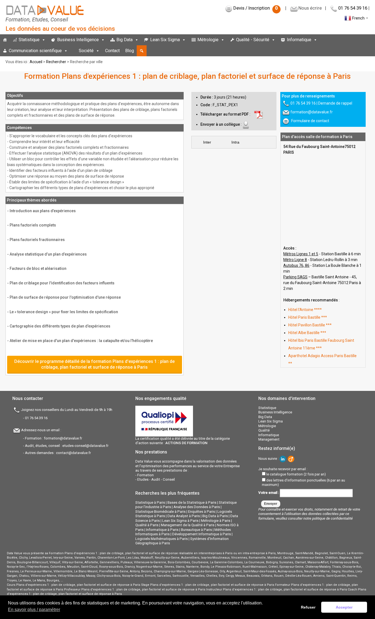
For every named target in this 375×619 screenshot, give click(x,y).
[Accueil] (5, 39)
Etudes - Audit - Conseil (156, 479)
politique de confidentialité (332, 518)
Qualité (264, 430)
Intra (235, 142)
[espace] (73, 50)
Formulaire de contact (310, 121)
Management (268, 439)
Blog (129, 50)
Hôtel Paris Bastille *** (307, 317)
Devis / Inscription (255, 8)
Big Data (124, 39)
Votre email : (269, 493)
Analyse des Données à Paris (196, 507)
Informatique (299, 39)
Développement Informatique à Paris (201, 534)
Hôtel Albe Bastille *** (307, 332)
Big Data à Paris (215, 516)
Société (86, 50)
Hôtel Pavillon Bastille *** (310, 325)
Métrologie (208, 39)
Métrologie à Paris (215, 521)
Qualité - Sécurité (252, 39)
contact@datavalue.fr (73, 453)
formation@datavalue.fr (311, 112)
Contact (112, 50)
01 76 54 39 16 (352, 8)
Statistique (29, 39)
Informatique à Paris (162, 530)
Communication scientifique (35, 50)
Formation (145, 475)
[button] (142, 50)
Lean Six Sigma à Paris (180, 521)
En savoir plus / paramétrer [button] (34, 609)
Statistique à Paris (150, 502)
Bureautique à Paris (196, 530)
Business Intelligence (78, 39)
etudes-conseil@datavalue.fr (85, 446)
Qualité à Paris (146, 525)
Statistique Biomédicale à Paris (160, 511)
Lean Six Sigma (165, 39)
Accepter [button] (344, 607)
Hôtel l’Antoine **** (305, 309)
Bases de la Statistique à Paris (191, 502)
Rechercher (56, 62)
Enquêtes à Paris (201, 511)
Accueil (36, 62)
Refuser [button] (308, 607)
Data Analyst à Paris (183, 516)
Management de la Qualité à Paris (187, 525)
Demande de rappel (335, 103)
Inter (207, 142)
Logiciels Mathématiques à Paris (161, 539)
